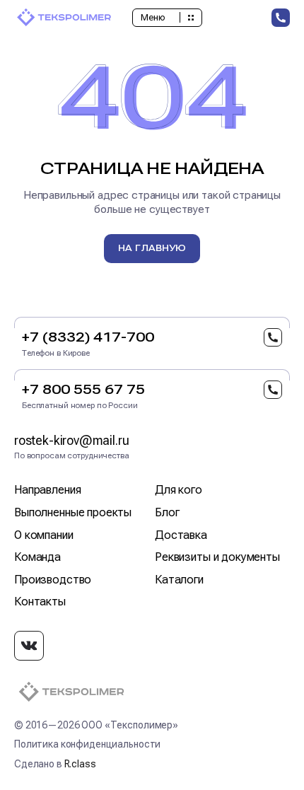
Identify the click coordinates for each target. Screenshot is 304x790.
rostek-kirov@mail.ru (71, 440)
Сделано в (55, 763)
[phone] (280, 17)
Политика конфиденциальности (87, 744)
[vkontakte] (29, 646)
